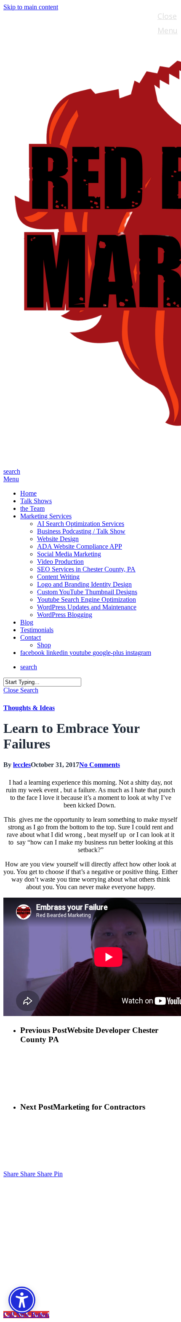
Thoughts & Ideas (29, 707)
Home (33, 1187)
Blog (30, 1238)
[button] (11, 479)
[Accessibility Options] (21, 1300)
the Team (41, 1213)
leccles (22, 764)
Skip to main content (30, 7)
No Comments (99, 764)
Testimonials (48, 1251)
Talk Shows (44, 1200)
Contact (37, 1263)
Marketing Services (62, 1225)
